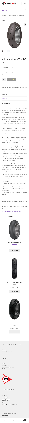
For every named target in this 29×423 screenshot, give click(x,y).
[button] (25, 24)
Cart (22, 419)
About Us (4, 350)
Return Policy (5, 397)
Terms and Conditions (7, 351)
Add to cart (12, 79)
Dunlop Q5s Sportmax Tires (8, 73)
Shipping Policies (6, 399)
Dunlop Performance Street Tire (14, 87)
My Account (5, 420)
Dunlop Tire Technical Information (10, 404)
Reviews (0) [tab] (4, 98)
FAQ (3, 402)
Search (14, 420)
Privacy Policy (5, 400)
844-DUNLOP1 (4, 10)
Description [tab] (4, 94)
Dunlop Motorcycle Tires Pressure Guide (11, 211)
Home (4, 15)
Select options (14, 250)
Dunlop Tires (9, 15)
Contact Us (4, 395)
